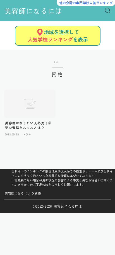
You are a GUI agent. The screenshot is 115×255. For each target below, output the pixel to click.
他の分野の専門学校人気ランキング (86, 2)
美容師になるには (33, 11)
